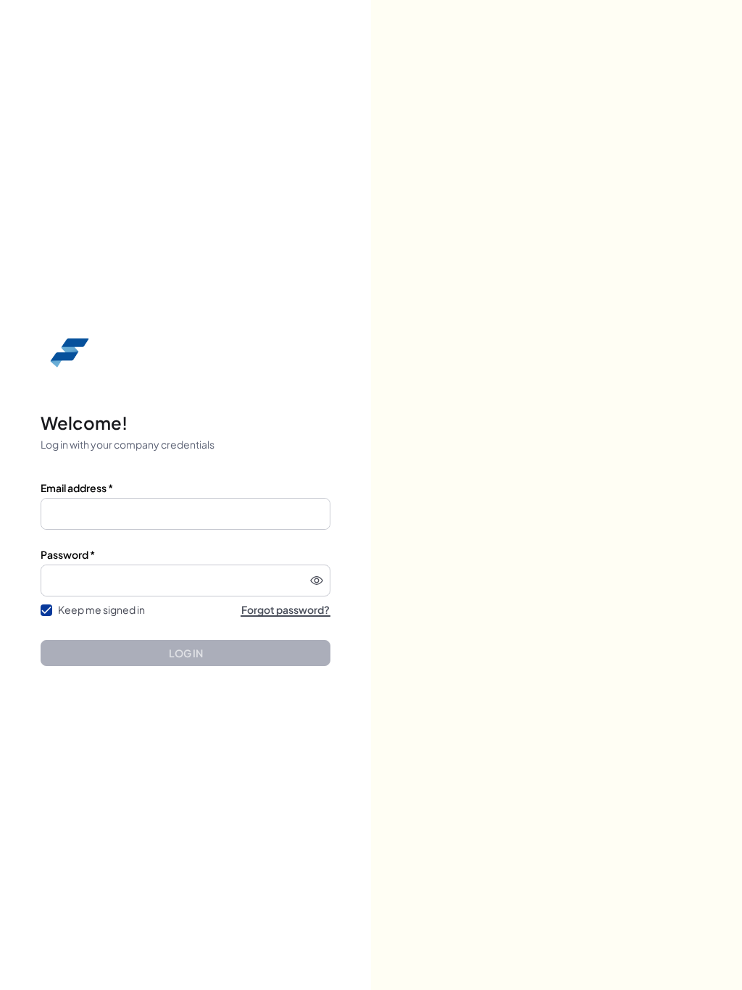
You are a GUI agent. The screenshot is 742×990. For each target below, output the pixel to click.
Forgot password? (285, 609)
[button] (316, 580)
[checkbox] (46, 610)
